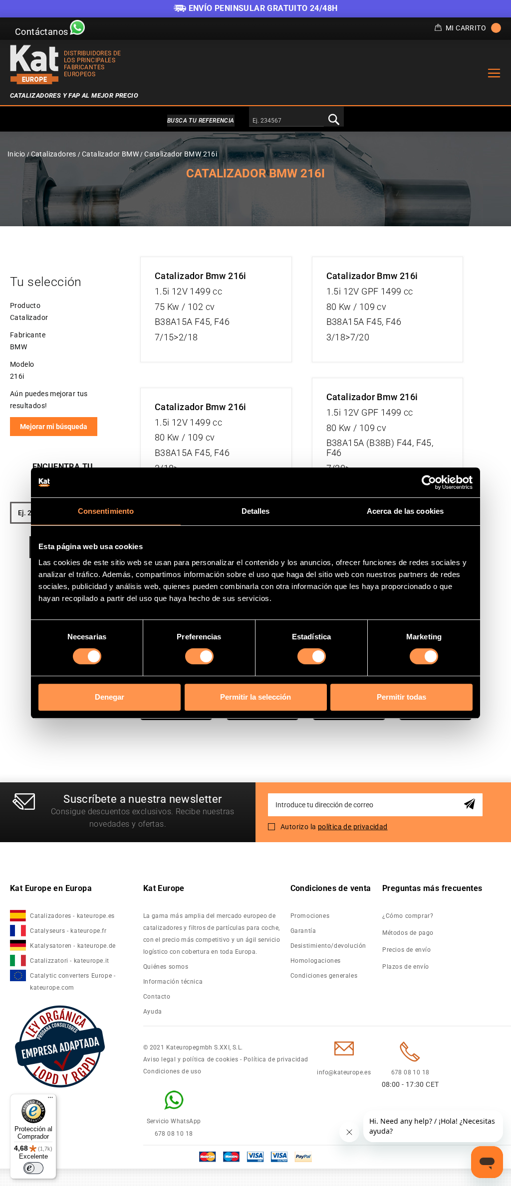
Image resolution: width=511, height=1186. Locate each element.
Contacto (157, 996)
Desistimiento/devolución (328, 945)
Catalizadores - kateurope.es (72, 915)
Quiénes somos (166, 966)
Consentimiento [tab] (106, 511)
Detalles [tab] (256, 511)
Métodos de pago (408, 932)
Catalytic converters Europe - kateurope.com (72, 981)
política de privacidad (353, 827)
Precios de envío (406, 949)
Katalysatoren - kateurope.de (73, 945)
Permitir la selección (255, 697)
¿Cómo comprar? (407, 915)
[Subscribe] (471, 804)
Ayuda (152, 1011)
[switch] (199, 656)
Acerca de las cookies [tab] (405, 511)
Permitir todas (401, 697)
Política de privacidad (276, 1059)
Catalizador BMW (110, 154)
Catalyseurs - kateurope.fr (68, 930)
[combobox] (286, 121)
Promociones (310, 915)
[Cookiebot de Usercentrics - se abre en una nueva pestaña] (429, 482)
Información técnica (173, 981)
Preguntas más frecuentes (432, 888)
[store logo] (34, 64)
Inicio (16, 154)
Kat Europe (164, 888)
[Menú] (50, 1100)
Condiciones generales (324, 975)
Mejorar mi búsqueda (53, 427)
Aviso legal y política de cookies (191, 1059)
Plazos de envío (405, 966)
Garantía (303, 930)
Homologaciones (315, 960)
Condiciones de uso (172, 1071)
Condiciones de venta (330, 888)
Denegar (109, 697)
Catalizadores (53, 154)
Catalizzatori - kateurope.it (69, 960)
